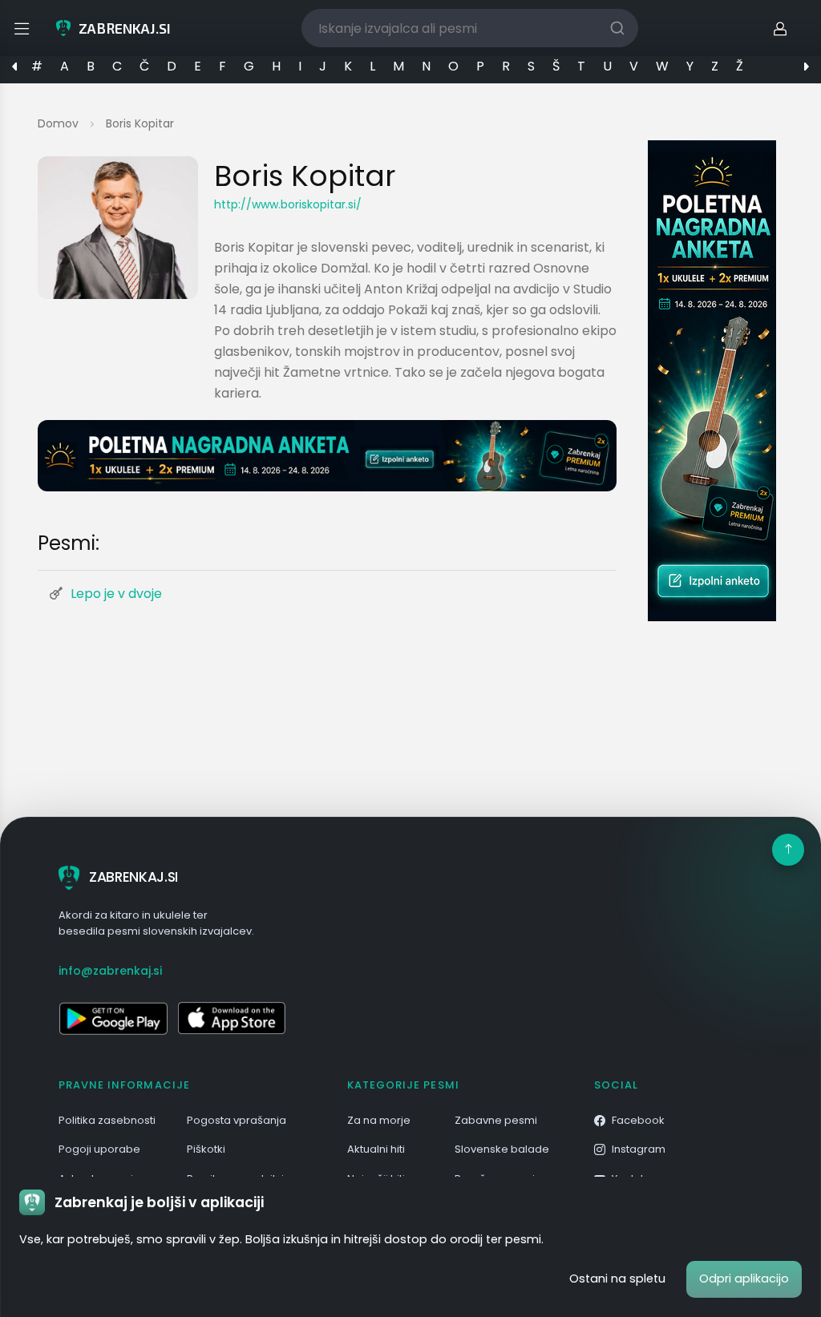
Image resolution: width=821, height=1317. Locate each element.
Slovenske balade (502, 1149)
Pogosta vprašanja (236, 1120)
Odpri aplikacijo (744, 1279)
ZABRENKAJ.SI (133, 877)
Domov (58, 123)
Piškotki (206, 1149)
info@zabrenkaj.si (110, 971)
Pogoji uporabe (99, 1149)
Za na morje (378, 1120)
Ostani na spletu (617, 1279)
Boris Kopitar (140, 123)
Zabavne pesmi (496, 1120)
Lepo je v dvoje (116, 593)
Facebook (638, 1120)
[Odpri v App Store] (231, 1018)
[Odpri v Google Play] (113, 1018)
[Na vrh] (788, 850)
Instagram (638, 1149)
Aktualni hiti (376, 1149)
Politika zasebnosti (107, 1120)
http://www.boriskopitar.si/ (288, 204)
